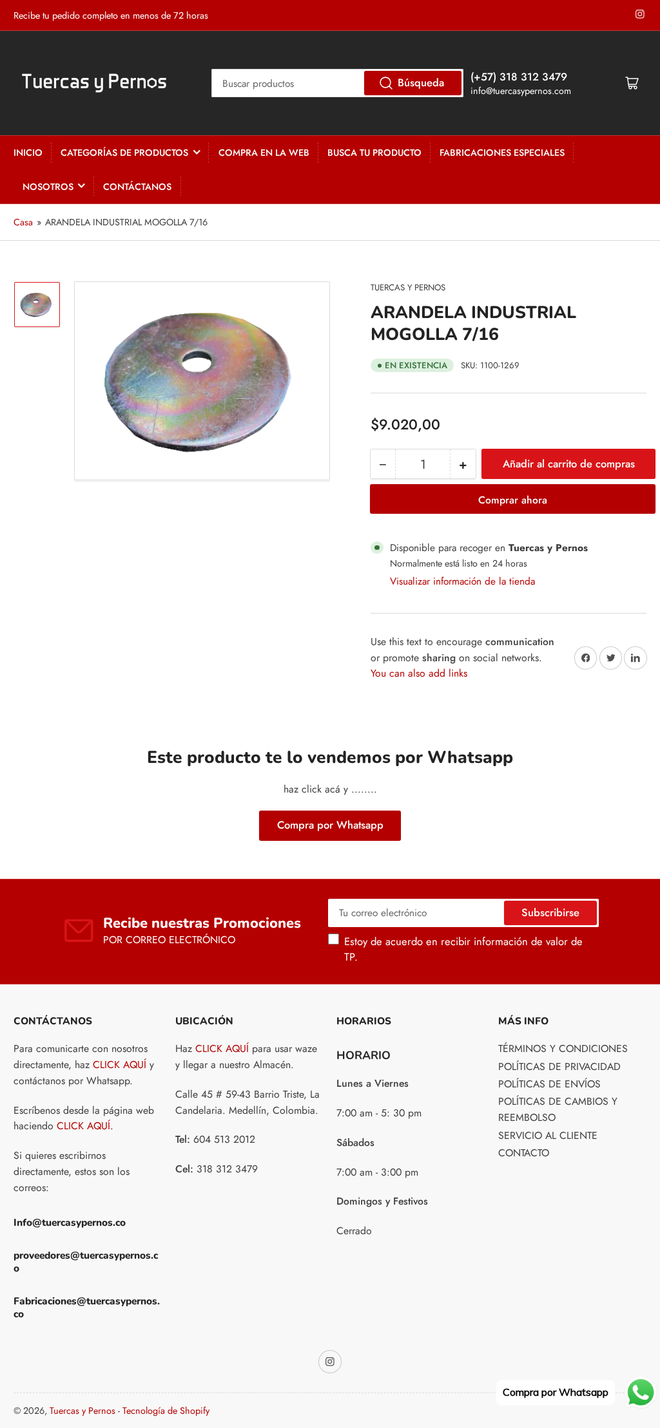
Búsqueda (421, 82)
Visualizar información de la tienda (462, 581)
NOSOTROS (48, 186)
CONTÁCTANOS (137, 186)
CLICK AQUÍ (119, 1064)
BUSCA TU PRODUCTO (374, 152)
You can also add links (419, 673)
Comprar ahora (512, 500)
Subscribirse (550, 912)
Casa (23, 222)
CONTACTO (523, 1152)
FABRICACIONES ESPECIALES (502, 152)
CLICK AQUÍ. (85, 1125)
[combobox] (337, 83)
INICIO (28, 152)
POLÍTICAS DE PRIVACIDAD (559, 1066)
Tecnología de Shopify (165, 1410)
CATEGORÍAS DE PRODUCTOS (124, 152)
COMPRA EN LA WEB (263, 152)
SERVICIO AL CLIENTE (547, 1135)
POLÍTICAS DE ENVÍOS (549, 1083)
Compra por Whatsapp (330, 824)
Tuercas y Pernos (408, 287)
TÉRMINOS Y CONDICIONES (563, 1048)
